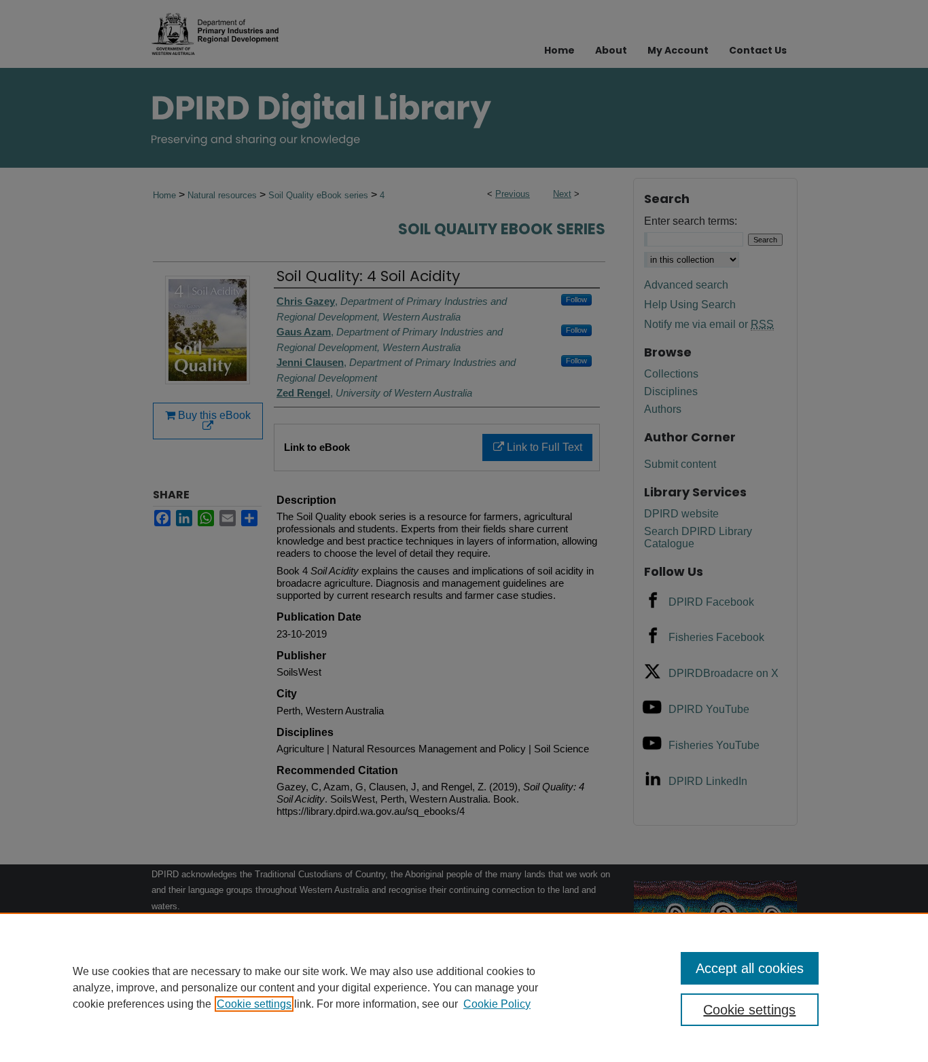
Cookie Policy (497, 1004)
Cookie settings (254, 1004)
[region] (464, 987)
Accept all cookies (750, 968)
